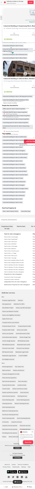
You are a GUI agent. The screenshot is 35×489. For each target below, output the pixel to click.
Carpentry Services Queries (9, 425)
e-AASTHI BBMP (23, 355)
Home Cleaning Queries (23, 418)
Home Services (24, 392)
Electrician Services (25, 425)
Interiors (20, 300)
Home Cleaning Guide (8, 418)
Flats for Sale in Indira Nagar (10, 246)
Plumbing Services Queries (9, 433)
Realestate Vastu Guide (23, 344)
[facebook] (8, 477)
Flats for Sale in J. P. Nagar (10, 253)
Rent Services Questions (9, 381)
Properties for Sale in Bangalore (13, 274)
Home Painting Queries (23, 400)
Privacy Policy (6, 467)
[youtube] (26, 477)
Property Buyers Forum (8, 326)
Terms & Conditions (23, 464)
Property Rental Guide (8, 385)
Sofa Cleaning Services (8, 407)
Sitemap (23, 467)
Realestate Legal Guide (22, 352)
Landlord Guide (21, 385)
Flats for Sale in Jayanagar (10, 258)
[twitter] (13, 477)
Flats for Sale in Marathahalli (10, 239)
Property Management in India (10, 374)
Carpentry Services (16, 422)
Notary (4, 437)
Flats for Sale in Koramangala (11, 237)
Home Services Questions (9, 378)
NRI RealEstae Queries (8, 344)
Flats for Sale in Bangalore (12, 234)
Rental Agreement (7, 366)
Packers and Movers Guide (20, 389)
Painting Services (22, 396)
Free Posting (17, 457)
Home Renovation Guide (23, 333)
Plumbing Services (25, 429)
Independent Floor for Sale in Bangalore (15, 282)
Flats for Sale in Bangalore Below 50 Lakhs (14, 262)
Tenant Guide (6, 389)
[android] (12, 471)
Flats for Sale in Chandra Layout (11, 251)
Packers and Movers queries (10, 392)
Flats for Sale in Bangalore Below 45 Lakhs (14, 260)
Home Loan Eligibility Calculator (11, 315)
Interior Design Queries (8, 341)
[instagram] (17, 477)
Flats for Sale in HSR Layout (10, 241)
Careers (14, 464)
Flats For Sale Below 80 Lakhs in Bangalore (14, 269)
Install (30, 2)
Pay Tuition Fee (19, 366)
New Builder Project (7, 308)
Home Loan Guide (22, 330)
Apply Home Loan (7, 319)
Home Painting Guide (8, 400)
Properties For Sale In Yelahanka (11, 279)
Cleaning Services (7, 403)
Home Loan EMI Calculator (23, 308)
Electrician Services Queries (9, 429)
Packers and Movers (18, 370)
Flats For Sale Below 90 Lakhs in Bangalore (14, 272)
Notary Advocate (13, 437)
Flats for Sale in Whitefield (10, 244)
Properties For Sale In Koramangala (12, 277)
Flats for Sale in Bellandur (10, 248)
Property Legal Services (8, 300)
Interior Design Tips (25, 337)
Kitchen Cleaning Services (22, 403)
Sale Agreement (6, 304)
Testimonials (15, 467)
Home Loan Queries (7, 333)
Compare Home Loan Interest (10, 322)
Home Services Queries (8, 396)
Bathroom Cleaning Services (10, 411)
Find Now (17, 448)
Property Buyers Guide (24, 326)
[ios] (23, 471)
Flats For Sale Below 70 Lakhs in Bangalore (14, 267)
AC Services (5, 422)
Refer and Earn (6, 370)
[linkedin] (22, 477)
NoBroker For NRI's (19, 304)
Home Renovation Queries (9, 337)
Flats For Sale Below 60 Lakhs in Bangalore (14, 265)
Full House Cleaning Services (10, 414)
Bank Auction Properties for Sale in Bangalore (17, 284)
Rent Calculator (22, 381)
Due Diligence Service (8, 359)
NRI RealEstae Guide (23, 341)
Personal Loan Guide (8, 348)
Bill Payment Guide (7, 352)
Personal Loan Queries (23, 348)
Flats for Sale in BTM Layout (10, 255)
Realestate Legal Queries (9, 355)
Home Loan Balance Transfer (10, 311)
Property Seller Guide (8, 330)
